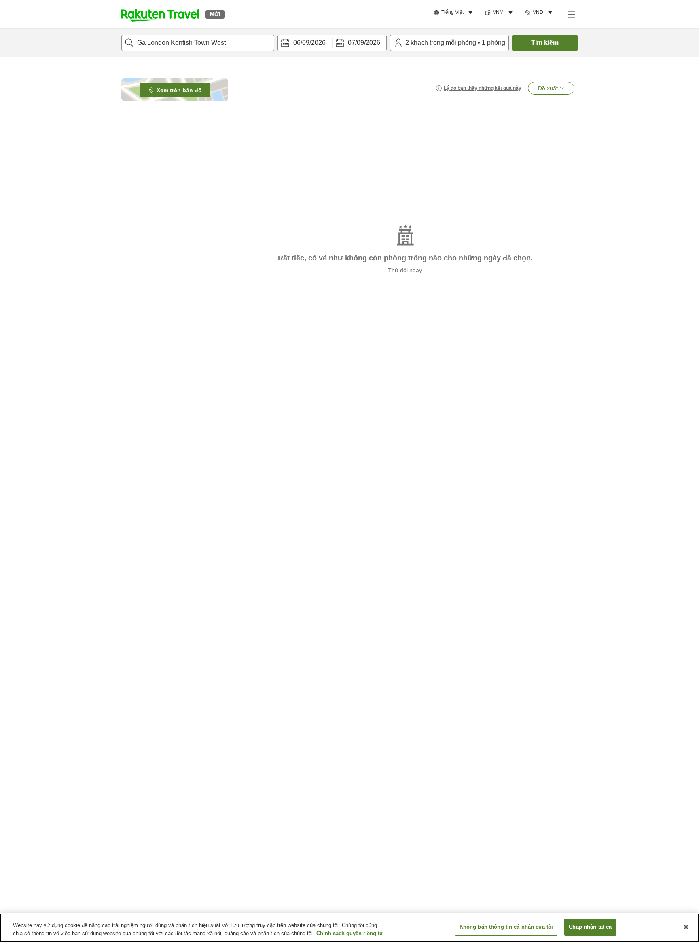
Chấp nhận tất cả (590, 927)
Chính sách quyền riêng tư (349, 933)
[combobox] (197, 43)
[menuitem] (454, 12)
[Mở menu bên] (571, 14)
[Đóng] (686, 927)
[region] (349, 927)
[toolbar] (332, 43)
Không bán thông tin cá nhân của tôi (506, 927)
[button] (160, 14)
